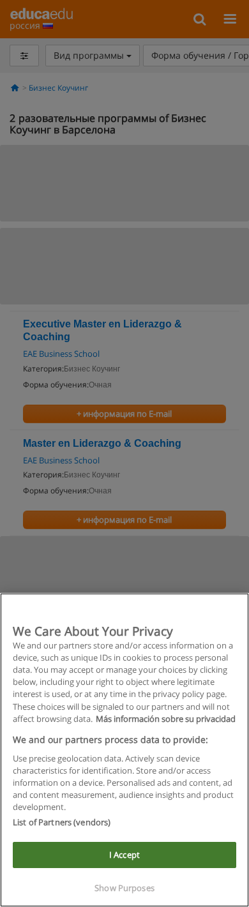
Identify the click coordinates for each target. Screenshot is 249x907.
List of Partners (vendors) (61, 822)
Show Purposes (124, 888)
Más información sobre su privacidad (166, 718)
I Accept (124, 854)
